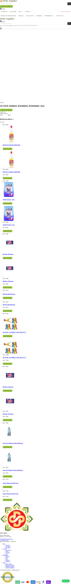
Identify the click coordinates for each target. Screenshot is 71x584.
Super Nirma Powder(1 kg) (10, 483)
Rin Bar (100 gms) (8, 254)
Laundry (15, 25)
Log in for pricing (7, 148)
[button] (66, 581)
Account (5, 548)
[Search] (69, 3)
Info (20, 11)
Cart (6, 553)
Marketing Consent (10, 566)
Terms (4, 562)
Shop (4, 25)
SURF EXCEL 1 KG (9, 199)
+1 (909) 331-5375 (4, 540)
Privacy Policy (9, 564)
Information (48, 15)
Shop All (4, 11)
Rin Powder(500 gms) (9, 294)
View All (7, 545)
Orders (7, 551)
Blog (7, 557)
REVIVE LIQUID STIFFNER (11, 145)
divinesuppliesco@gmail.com (6, 539)
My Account (30, 15)
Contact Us (59, 15)
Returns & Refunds (10, 565)
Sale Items (8, 547)
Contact (27, 11)
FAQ (7, 558)
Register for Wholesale (6, 6)
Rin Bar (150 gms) (8, 387)
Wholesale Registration (8, 15)
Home (1, 25)
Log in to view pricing (6, 110)
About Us (8, 556)
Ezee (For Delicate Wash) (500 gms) (13, 443)
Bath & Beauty (10, 25)
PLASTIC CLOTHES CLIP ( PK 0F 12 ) (14, 332)
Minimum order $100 (65, 11)
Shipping (7, 560)
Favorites (39, 15)
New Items (13, 11)
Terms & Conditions (10, 567)
